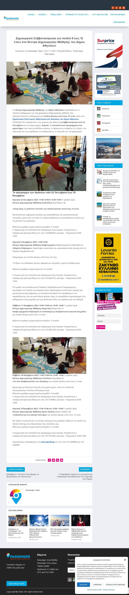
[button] (125, 560)
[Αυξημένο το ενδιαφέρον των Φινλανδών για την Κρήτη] (17, 520)
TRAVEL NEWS (55, 14)
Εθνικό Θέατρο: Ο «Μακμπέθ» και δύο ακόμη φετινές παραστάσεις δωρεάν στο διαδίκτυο (79, 533)
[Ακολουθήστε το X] (116, 7)
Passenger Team (35, 51)
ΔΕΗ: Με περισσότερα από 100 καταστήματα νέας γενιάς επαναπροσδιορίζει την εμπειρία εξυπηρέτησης (111, 183)
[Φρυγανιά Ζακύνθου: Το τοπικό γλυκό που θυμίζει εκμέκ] (99, 172)
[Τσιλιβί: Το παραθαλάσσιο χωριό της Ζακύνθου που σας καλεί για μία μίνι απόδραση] (99, 217)
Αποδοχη (83, 585)
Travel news (78, 51)
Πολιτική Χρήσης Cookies (94, 589)
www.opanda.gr (48, 442)
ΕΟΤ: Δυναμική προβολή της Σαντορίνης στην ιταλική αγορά (59, 531)
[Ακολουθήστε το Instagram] (120, 7)
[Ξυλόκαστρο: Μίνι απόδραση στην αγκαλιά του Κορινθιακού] (99, 194)
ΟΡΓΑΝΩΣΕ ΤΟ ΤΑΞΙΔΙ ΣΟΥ (77, 14)
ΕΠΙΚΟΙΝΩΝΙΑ (119, 22)
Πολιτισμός (49, 54)
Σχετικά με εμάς (17, 583)
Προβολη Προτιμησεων (115, 585)
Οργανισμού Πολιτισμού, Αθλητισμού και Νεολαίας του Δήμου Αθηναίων (45, 119)
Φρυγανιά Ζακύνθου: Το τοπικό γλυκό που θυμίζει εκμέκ (111, 172)
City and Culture (65, 51)
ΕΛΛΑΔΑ (31, 14)
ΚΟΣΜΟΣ (42, 14)
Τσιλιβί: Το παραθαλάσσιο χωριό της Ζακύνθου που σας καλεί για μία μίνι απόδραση (111, 220)
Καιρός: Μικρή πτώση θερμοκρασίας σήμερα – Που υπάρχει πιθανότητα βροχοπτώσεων (38, 533)
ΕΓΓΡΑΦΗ (101, 327)
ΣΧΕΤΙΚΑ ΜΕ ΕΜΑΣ (117, 14)
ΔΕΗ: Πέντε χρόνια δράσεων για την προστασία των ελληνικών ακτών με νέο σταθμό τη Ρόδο (111, 207)
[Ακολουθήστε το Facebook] (112, 7)
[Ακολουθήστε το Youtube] (123, 7)
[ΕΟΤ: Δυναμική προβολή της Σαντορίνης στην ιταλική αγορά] (59, 520)
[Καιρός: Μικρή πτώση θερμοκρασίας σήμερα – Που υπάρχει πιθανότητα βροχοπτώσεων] (38, 520)
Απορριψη (97, 585)
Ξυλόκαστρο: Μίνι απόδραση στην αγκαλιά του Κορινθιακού (109, 195)
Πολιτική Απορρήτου (109, 589)
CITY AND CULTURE (100, 14)
